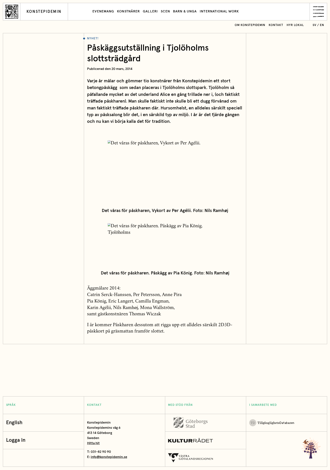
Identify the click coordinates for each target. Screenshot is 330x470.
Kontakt (276, 25)
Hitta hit (93, 443)
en (322, 25)
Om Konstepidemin (250, 25)
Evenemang (103, 11)
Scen (165, 11)
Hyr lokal (295, 25)
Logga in (15, 440)
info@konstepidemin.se (109, 457)
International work (219, 11)
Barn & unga (185, 11)
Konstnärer (128, 11)
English (14, 422)
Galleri (150, 11)
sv (314, 25)
